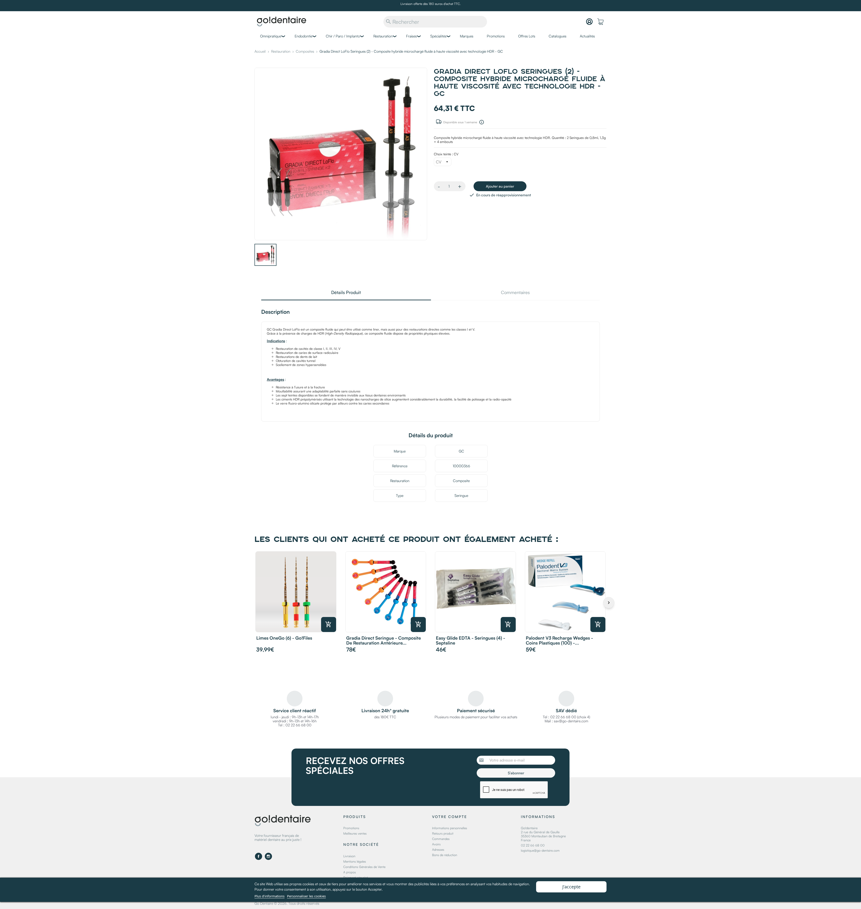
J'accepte (571, 887)
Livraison (349, 856)
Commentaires (515, 292)
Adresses (438, 849)
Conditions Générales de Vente (364, 867)
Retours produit (442, 833)
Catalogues (557, 36)
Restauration (383, 36)
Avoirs (436, 844)
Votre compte (449, 816)
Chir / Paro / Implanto (343, 36)
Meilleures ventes (355, 833)
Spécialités (438, 36)
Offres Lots (526, 36)
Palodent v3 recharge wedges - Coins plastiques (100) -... (559, 640)
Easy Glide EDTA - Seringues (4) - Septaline (470, 640)
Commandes (441, 839)
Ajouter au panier (500, 186)
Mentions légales (354, 861)
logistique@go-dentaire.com (540, 850)
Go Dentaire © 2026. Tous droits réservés (286, 903)
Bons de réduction (444, 855)
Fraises (411, 36)
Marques (466, 36)
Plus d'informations (269, 896)
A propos (349, 872)
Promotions (496, 36)
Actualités (587, 36)
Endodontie (303, 36)
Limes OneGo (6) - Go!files (284, 638)
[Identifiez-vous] (589, 22)
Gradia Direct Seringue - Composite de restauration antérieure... (383, 640)
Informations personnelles (449, 828)
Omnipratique (270, 36)
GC (461, 451)
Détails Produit (346, 292)
